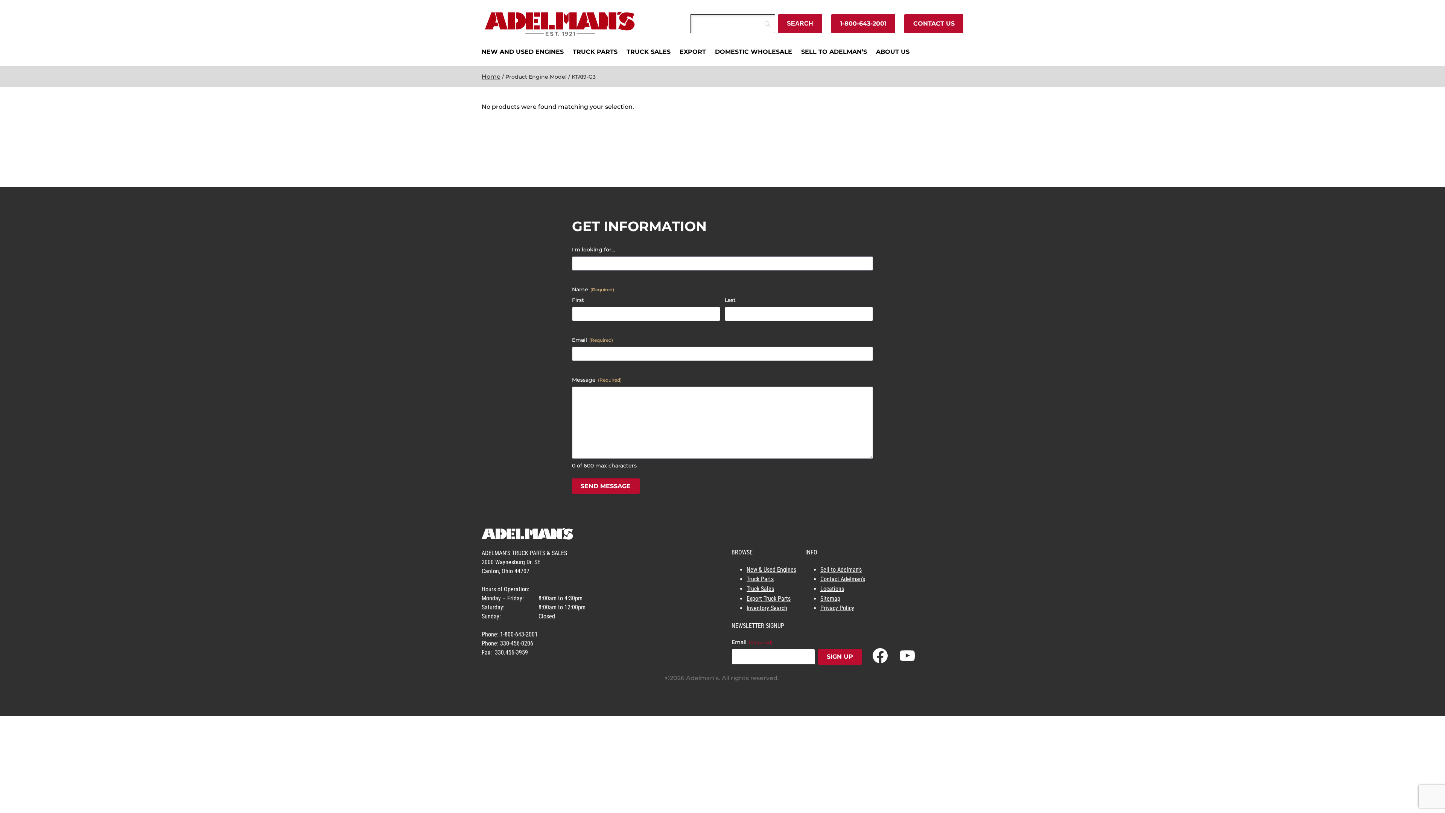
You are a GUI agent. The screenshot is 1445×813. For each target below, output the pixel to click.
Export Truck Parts (769, 598)
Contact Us (934, 23)
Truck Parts (760, 579)
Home (491, 76)
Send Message (606, 486)
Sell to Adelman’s (841, 569)
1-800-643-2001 (863, 23)
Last (730, 300)
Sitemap (830, 598)
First (578, 300)
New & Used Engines (771, 569)
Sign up (840, 656)
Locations (832, 588)
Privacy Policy (837, 608)
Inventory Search (767, 608)
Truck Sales (760, 588)
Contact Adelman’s (842, 579)
